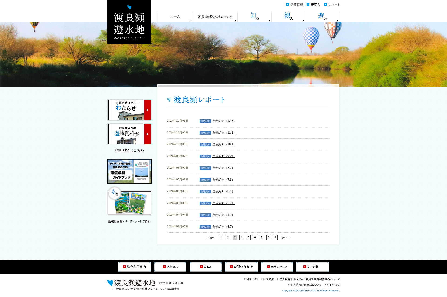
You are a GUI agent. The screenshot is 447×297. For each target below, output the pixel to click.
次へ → (286, 237)
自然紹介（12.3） (224, 121)
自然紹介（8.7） (223, 168)
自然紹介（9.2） (223, 156)
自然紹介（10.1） (224, 144)
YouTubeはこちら (129, 150)
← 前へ (210, 237)
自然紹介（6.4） (223, 191)
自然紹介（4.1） (223, 215)
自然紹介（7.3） (223, 179)
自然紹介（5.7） (223, 203)
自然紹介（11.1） (224, 132)
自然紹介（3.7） (223, 226)
